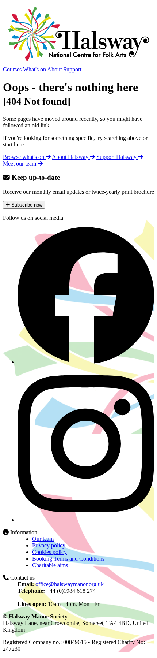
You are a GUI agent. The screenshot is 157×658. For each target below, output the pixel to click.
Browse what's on (24, 157)
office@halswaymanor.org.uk (69, 584)
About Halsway (71, 157)
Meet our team (20, 163)
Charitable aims (50, 565)
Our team (43, 539)
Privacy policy (48, 545)
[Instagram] (86, 520)
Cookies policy (49, 552)
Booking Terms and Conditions (68, 558)
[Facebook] (86, 362)
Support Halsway (117, 157)
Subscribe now (26, 205)
